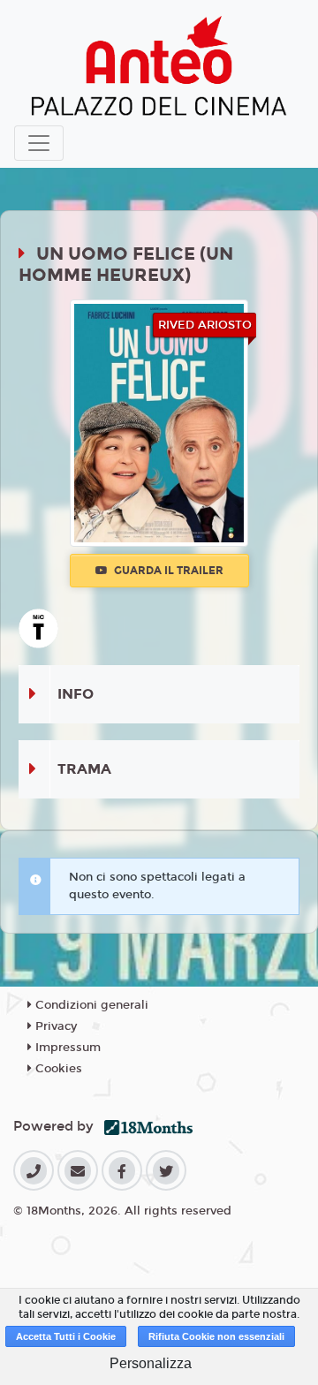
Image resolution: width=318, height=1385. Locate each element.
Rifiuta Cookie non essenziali (216, 1336)
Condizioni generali (90, 1005)
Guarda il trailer (167, 570)
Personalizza (151, 1363)
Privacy (54, 1026)
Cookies (57, 1069)
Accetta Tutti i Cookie (66, 1336)
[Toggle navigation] (39, 143)
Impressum (66, 1048)
